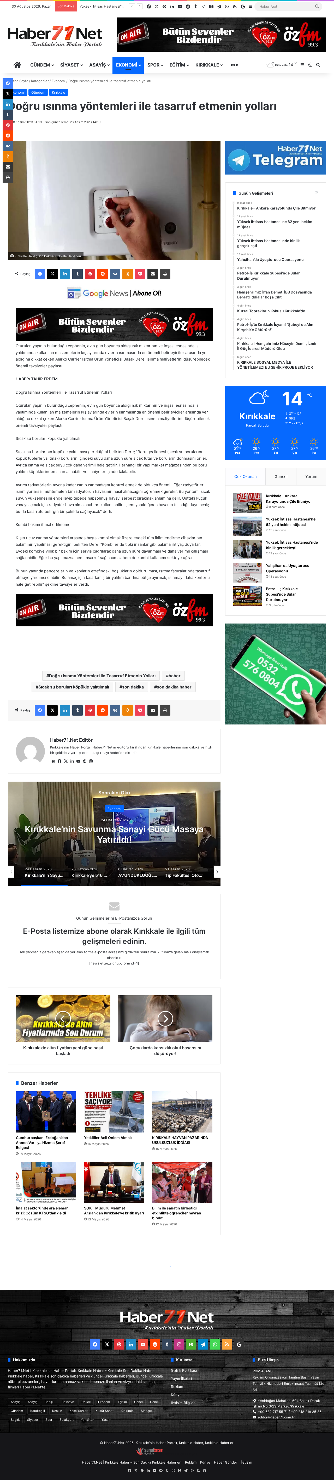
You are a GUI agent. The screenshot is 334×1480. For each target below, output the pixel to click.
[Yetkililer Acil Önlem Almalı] (114, 1112)
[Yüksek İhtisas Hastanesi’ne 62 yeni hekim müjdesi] (247, 526)
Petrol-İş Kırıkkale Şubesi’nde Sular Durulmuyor (282, 594)
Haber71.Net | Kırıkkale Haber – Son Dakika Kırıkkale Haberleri (131, 1462)
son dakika (133, 687)
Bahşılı (49, 1402)
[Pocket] (140, 274)
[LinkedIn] (65, 274)
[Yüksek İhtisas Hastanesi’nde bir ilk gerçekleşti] (247, 549)
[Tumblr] (77, 274)
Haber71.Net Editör (71, 740)
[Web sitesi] (53, 761)
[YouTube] (78, 761)
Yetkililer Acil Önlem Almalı (108, 1137)
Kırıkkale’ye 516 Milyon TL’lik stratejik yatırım (110, 834)
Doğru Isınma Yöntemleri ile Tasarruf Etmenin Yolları (102, 675)
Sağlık (15, 1420)
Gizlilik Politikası (184, 1370)
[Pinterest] (90, 274)
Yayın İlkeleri (181, 1378)
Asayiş (97, 65)
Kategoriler (40, 81)
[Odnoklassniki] (127, 274)
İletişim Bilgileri (183, 1403)
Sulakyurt (66, 1420)
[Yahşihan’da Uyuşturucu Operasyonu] (247, 573)
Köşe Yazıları (78, 1411)
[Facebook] (40, 274)
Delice (86, 1402)
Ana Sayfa (19, 81)
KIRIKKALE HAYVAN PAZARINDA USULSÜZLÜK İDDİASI (180, 1140)
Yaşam (106, 1420)
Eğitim (177, 65)
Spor (153, 65)
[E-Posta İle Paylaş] (152, 274)
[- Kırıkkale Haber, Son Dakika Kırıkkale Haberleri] (114, 339)
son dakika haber (174, 687)
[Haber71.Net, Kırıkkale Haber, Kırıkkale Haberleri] (55, 36)
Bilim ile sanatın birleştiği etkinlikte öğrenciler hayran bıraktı (176, 1213)
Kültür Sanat (105, 1411)
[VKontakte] (115, 274)
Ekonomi (126, 65)
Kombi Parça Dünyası (181, 1454)
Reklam (177, 1387)
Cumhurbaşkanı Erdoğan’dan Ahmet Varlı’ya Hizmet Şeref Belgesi (42, 1142)
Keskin (57, 1411)
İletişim (246, 1462)
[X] (52, 274)
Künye (176, 1395)
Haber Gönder (225, 1462)
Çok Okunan (245, 476)
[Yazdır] (165, 274)
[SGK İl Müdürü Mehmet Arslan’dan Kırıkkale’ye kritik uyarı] (114, 1182)
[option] (110, 834)
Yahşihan (87, 1420)
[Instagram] (91, 761)
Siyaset (69, 65)
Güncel (281, 476)
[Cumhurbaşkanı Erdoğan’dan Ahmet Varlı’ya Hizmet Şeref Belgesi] (46, 1112)
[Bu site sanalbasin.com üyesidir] (149, 1454)
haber (175, 675)
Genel (138, 1402)
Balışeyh (68, 1402)
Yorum (311, 476)
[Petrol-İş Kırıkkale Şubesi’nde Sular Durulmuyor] (247, 596)
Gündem (40, 65)
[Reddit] (102, 274)
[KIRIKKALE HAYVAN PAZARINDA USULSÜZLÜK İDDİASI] (182, 1112)
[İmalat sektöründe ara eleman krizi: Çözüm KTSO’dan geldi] (46, 1182)
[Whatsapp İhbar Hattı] (275, 674)
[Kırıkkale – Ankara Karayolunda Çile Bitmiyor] (247, 503)
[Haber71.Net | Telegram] (275, 158)
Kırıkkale (207, 65)
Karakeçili (37, 1411)
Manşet (146, 1411)
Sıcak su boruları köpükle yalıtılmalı (73, 687)
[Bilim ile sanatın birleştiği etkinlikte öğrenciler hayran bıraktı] (182, 1182)
